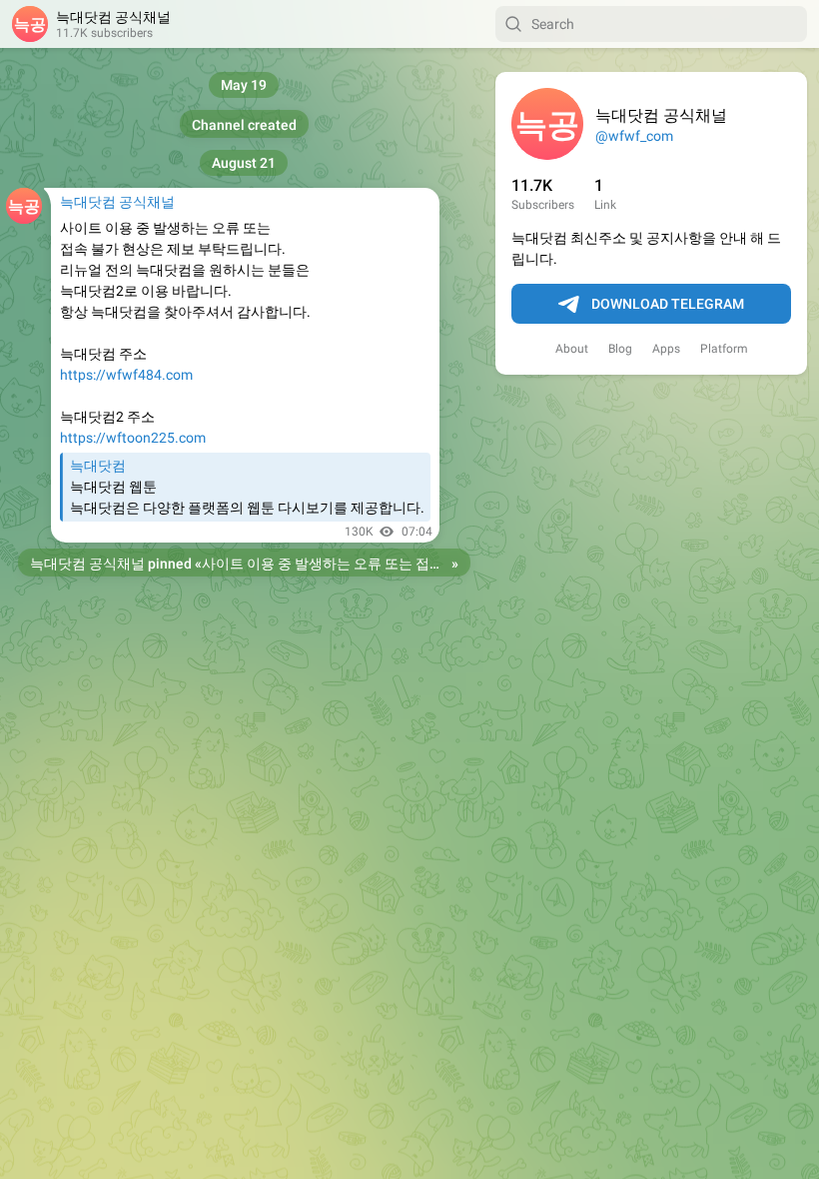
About (571, 349)
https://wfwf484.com (126, 375)
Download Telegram (667, 304)
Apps (666, 349)
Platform (724, 349)
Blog (620, 349)
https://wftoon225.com (133, 438)
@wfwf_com (634, 136)
